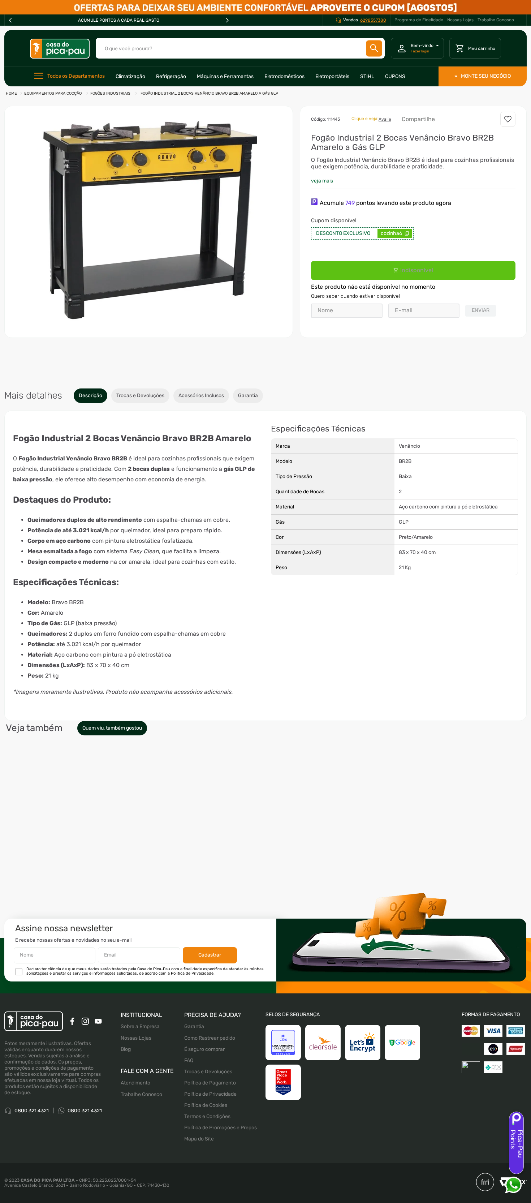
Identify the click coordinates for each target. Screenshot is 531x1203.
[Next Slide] (227, 20)
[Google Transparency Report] (402, 1042)
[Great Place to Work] (283, 1082)
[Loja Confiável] (283, 1042)
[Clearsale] (323, 1042)
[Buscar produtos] (374, 48)
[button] (149, 214)
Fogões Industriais (110, 93)
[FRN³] (485, 1183)
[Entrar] (417, 48)
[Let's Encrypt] (362, 1042)
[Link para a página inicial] (11, 94)
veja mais (322, 181)
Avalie (385, 119)
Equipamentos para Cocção (53, 93)
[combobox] (240, 48)
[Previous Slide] (10, 20)
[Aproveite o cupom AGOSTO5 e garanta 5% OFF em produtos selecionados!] (265, 7)
